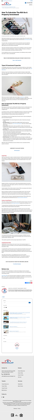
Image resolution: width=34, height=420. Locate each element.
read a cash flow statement (22, 197)
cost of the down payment (17, 123)
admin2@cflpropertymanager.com (8, 376)
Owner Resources (21, 370)
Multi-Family (20, 386)
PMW (20, 401)
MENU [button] (31, 4)
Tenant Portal (4, 388)
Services (19, 377)
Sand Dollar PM (4, 275)
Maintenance (4, 390)
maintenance (22, 97)
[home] (6, 3)
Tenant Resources (5, 384)
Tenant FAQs (4, 386)
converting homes (27, 39)
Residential (20, 384)
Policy (19, 408)
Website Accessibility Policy (22, 405)
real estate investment (15, 203)
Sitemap (15, 408)
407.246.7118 (29, 2)
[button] (4, 307)
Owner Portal (20, 375)
